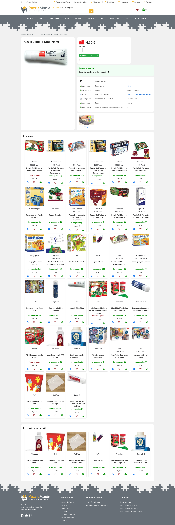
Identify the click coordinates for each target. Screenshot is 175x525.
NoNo (98, 255)
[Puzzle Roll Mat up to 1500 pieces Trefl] (113, 276)
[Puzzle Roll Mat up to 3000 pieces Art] (134, 182)
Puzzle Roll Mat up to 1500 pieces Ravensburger (98, 170)
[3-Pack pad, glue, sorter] (134, 276)
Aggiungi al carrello (89, 55)
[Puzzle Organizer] (49, 229)
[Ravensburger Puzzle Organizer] (28, 229)
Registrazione (60, 2)
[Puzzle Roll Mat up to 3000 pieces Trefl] (70, 182)
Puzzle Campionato (68, 517)
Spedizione (110, 2)
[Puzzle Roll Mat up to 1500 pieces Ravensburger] (92, 183)
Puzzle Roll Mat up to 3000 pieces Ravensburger (56, 170)
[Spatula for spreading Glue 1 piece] (49, 415)
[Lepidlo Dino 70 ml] (70, 322)
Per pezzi (54, 18)
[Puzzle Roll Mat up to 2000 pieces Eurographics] (70, 230)
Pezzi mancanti (125, 502)
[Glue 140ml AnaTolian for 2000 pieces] (113, 322)
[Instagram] (30, 516)
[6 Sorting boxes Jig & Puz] (28, 322)
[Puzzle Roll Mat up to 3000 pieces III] (113, 229)
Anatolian (119, 209)
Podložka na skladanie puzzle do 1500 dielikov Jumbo (98, 310)
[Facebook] (22, 516)
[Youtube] (26, 516)
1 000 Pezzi (119, 352)
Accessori (115, 18)
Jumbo (34, 162)
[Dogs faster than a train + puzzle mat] (113, 369)
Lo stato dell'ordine (80, 2)
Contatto (137, 2)
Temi (67, 18)
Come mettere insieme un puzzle (132, 511)
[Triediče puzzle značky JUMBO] (28, 369)
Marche (91, 18)
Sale (41, 18)
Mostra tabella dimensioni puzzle (139, 94)
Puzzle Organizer (55, 215)
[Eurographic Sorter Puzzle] (28, 276)
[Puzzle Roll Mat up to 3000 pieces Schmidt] (113, 182)
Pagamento (124, 2)
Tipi (102, 18)
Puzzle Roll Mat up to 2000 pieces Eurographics (77, 217)
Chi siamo (64, 511)
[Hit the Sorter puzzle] (70, 276)
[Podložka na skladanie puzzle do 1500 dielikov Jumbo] (92, 323)
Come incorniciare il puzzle (130, 508)
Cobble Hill (77, 349)
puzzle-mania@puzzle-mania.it (32, 507)
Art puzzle (140, 162)
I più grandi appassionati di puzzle (97, 505)
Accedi (68, 2)
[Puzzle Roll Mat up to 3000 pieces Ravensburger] (49, 183)
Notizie (30, 18)
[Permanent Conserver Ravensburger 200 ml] (134, 322)
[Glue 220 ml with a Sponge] (49, 322)
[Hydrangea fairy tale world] (134, 369)
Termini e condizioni (68, 514)
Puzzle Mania (26, 35)
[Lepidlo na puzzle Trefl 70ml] (28, 415)
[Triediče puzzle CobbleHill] (92, 369)
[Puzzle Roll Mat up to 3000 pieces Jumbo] (28, 182)
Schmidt (119, 162)
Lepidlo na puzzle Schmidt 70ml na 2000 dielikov (76, 403)
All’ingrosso (96, 2)
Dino (35, 35)
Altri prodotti (141, 18)
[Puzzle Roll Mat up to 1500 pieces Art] (92, 229)
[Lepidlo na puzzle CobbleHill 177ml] (70, 369)
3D (127, 18)
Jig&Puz (141, 209)
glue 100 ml (98, 262)
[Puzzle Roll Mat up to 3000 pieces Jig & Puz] (134, 229)
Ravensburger (56, 162)
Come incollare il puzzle (129, 505)
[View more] (34, 151)
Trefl (76, 162)
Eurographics (77, 209)
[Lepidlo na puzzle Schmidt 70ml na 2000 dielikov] (70, 416)
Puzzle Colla (45, 35)
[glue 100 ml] (92, 276)
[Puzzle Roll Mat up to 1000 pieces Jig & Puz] (49, 276)
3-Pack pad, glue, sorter (141, 262)
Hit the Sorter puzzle (77, 262)
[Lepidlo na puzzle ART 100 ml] (49, 369)
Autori (78, 18)
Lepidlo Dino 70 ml (77, 308)
